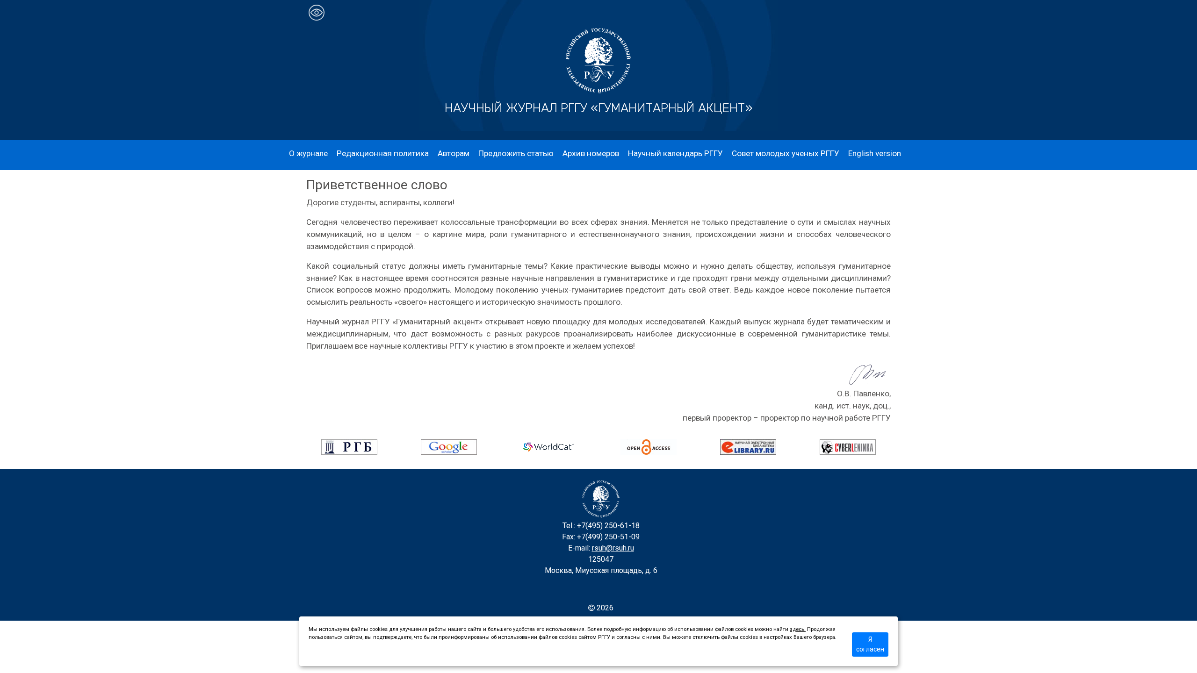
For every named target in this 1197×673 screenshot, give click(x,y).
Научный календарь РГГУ (675, 153)
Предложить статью (516, 153)
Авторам (453, 153)
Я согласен (870, 644)
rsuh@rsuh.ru (613, 548)
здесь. (798, 629)
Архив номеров (590, 153)
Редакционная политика (383, 153)
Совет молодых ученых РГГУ (785, 153)
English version (874, 153)
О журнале (308, 153)
